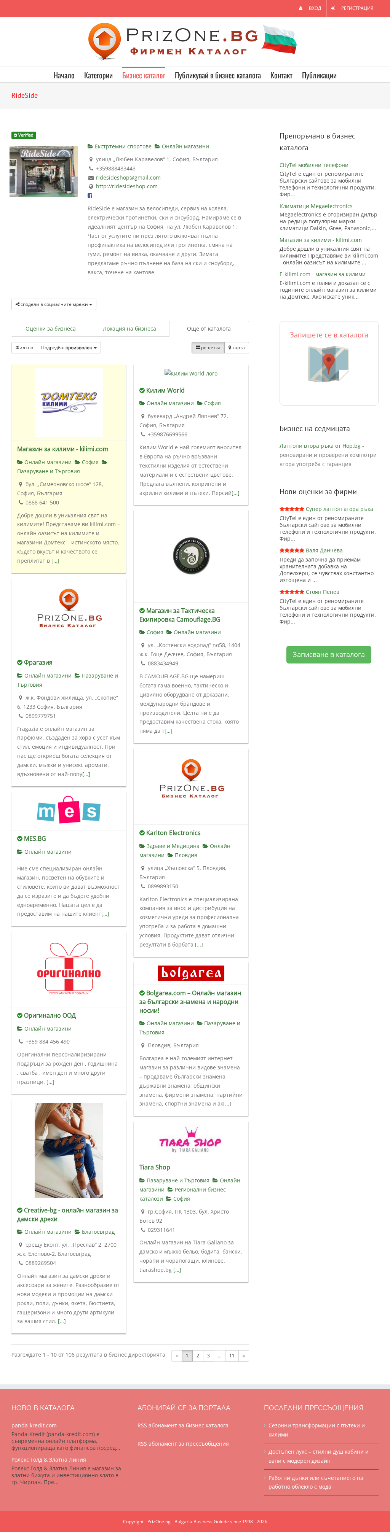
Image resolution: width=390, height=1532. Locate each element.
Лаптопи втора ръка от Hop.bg (320, 445)
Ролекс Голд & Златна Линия (48, 1459)
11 (232, 1355)
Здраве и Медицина (172, 846)
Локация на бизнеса (129, 328)
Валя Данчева (324, 550)
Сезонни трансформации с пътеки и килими (317, 1430)
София (89, 462)
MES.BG (35, 838)
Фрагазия (38, 662)
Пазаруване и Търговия (177, 1180)
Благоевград (97, 1231)
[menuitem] (310, 8)
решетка (210, 347)
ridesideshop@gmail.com (128, 177)
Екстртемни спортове (122, 146)
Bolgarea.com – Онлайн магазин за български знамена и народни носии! (190, 1001)
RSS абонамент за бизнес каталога (183, 1425)
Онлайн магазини (184, 146)
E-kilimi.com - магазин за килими (323, 274)
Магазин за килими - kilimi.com (63, 449)
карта (238, 347)
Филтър (24, 347)
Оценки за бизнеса (51, 328)
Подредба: (67, 347)
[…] (55, 560)
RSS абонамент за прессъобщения (183, 1443)
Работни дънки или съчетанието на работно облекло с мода (316, 1482)
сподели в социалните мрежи (54, 304)
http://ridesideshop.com (127, 186)
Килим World (165, 390)
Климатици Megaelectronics (316, 206)
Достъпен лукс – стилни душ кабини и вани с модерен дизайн (319, 1456)
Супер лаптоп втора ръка (339, 508)
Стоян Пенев (322, 591)
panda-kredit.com (34, 1425)
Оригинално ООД (50, 1015)
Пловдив (185, 855)
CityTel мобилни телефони (314, 165)
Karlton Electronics (173, 833)
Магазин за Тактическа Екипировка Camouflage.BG (180, 615)
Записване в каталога (329, 654)
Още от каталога (209, 328)
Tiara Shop (154, 1167)
